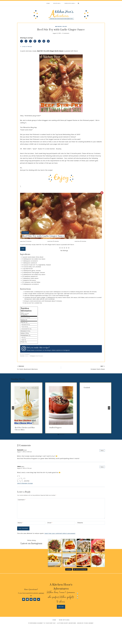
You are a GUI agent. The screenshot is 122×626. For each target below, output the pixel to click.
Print (23, 249)
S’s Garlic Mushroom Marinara (27, 368)
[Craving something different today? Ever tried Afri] (98, 546)
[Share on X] (26, 41)
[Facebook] (23, 599)
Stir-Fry (64, 26)
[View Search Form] (78, 3)
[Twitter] (38, 599)
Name (20, 523)
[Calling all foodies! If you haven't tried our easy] (83, 546)
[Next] (109, 408)
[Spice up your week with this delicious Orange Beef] (55, 560)
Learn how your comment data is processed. (60, 533)
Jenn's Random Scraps (25, 483)
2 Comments (65, 33)
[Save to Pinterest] (30, 41)
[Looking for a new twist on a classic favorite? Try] (83, 560)
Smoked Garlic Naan (98, 368)
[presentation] (26, 405)
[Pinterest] (31, 599)
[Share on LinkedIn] (39, 41)
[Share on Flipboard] (34, 41)
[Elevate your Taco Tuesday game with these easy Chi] (69, 560)
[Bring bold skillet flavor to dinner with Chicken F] (69, 546)
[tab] (58, 434)
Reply (102, 450)
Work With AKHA (64, 620)
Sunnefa (20, 450)
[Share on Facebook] (21, 41)
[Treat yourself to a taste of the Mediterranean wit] (55, 546)
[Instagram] (27, 599)
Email (50, 523)
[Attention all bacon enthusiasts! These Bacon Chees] (98, 560)
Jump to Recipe (27, 46)
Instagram (66, 350)
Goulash (87, 388)
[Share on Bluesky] (43, 41)
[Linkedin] (34, 599)
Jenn (19, 466)
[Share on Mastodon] (48, 41)
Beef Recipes (58, 26)
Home (48, 3)
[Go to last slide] (13, 408)
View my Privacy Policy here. (91, 591)
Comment (22, 500)
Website (80, 523)
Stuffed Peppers (55, 428)
